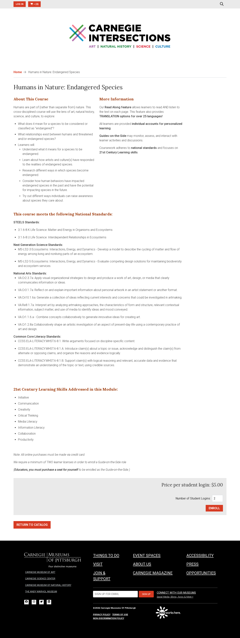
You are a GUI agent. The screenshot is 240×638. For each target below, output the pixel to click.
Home (18, 72)
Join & (101, 576)
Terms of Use (120, 614)
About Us (142, 564)
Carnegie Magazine (152, 573)
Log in (19, 4)
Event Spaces (146, 555)
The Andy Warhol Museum (41, 591)
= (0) (35, 4)
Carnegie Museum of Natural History (48, 585)
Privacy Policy (101, 614)
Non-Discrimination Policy (108, 618)
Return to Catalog (32, 525)
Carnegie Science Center (40, 578)
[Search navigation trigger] (221, 4)
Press (192, 564)
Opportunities (201, 573)
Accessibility (200, 555)
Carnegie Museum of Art (40, 572)
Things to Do (106, 555)
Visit (98, 564)
